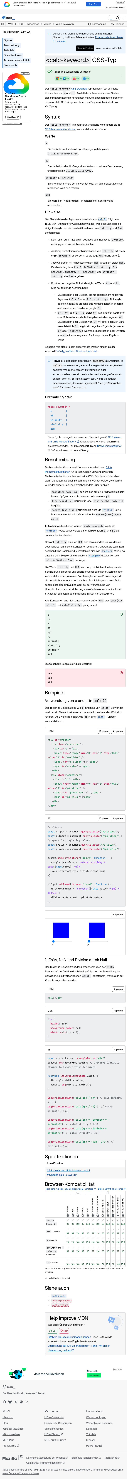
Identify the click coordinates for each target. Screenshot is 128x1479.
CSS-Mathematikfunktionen (60, 129)
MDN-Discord (51, 1455)
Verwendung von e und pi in (76, 709)
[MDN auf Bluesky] (10, 1423)
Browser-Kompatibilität (17, 60)
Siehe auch (10, 65)
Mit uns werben (11, 1455)
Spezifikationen (13, 55)
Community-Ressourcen (57, 1443)
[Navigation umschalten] (124, 17)
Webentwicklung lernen (98, 1443)
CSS (73, 88)
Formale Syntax (58, 406)
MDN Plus (8, 1460)
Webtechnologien (95, 1438)
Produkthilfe (9, 1466)
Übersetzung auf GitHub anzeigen (67, 1366)
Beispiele (9, 50)
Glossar (89, 1460)
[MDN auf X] (15, 1423)
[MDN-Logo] (8, 1408)
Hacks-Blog (91, 1466)
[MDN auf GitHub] (4, 1423)
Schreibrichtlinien (53, 1449)
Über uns (7, 1438)
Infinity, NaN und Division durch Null (76, 360)
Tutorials (89, 1455)
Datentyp (82, 88)
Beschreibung (12, 45)
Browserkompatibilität (60, 459)
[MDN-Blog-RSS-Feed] (27, 1423)
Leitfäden (90, 1449)
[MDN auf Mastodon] (21, 1423)
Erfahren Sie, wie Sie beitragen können (69, 1358)
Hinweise (52, 212)
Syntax (8, 40)
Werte (50, 136)
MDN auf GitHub (53, 1460)
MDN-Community (53, 1438)
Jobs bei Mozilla (11, 1449)
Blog (5, 1443)
